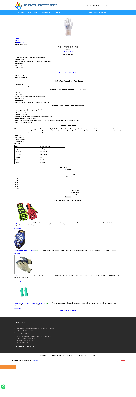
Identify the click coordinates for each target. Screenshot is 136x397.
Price (17, 84)
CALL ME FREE (72, 311)
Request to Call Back (64, 73)
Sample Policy (20, 116)
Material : (108, 223)
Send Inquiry (73, 73)
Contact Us (58, 13)
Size (17, 93)
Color (17, 94)
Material (18, 98)
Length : (23, 225)
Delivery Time (19, 113)
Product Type (19, 102)
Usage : (111, 250)
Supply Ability (19, 111)
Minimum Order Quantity (22, 86)
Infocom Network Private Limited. (31, 361)
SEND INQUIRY (64, 311)
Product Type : (88, 250)
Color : (64, 223)
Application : (49, 225)
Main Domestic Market (22, 122)
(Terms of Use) (34, 360)
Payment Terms (20, 109)
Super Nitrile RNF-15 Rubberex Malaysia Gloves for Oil (29, 303)
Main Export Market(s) (22, 120)
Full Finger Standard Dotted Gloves (24, 275)
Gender (18, 100)
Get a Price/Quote (68, 51)
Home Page (20, 13)
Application (19, 96)
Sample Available (20, 114)
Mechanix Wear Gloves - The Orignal (24, 250)
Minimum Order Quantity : (49, 223)
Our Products (46, 13)
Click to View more (21, 69)
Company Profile (33, 13)
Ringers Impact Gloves (20, 223)
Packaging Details (20, 118)
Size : (89, 223)
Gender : (76, 223)
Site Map (94, 355)
